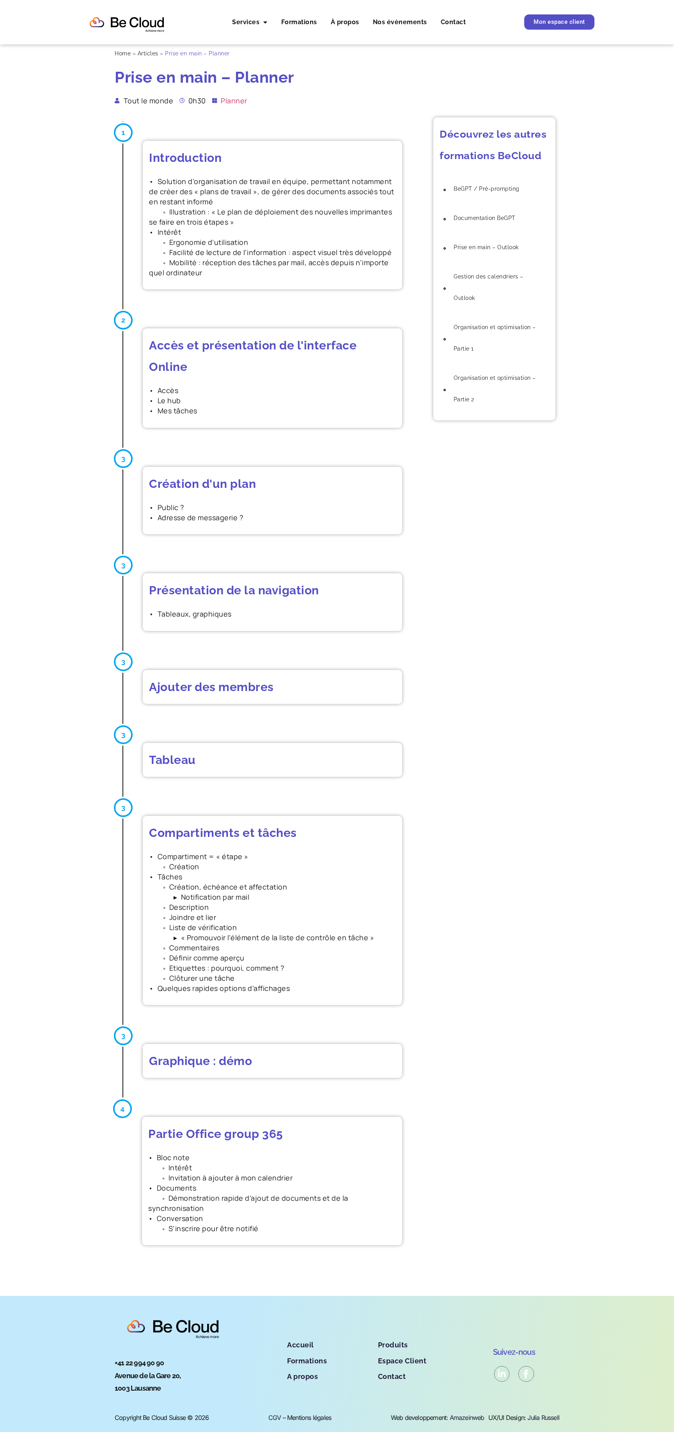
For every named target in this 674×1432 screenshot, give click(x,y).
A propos (302, 1376)
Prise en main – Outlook (486, 247)
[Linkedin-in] (502, 1374)
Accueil (300, 1345)
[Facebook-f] (526, 1374)
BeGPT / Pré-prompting (487, 189)
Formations (299, 22)
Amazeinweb (467, 1417)
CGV (274, 1417)
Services (245, 22)
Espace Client (402, 1361)
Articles (148, 53)
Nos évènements (400, 22)
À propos (345, 22)
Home (123, 53)
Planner (234, 100)
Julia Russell (543, 1417)
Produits (393, 1345)
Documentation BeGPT (485, 218)
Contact (453, 22)
